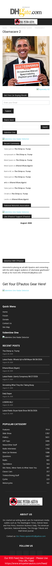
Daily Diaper (7, 394)
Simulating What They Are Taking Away (18, 385)
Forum (5, 315)
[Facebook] (12, 553)
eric (5, 182)
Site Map (6, 327)
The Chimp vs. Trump (22, 149)
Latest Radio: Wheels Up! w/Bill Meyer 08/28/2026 (22, 359)
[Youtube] (39, 553)
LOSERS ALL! (8, 402)
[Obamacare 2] (26, 85)
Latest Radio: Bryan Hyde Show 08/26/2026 (20, 411)
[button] (4, 21)
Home (5, 28)
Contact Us (7, 323)
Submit (8, 111)
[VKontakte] (32, 553)
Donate (6, 319)
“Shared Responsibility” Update (21, 28)
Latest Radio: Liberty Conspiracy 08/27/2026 (20, 377)
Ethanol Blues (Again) (24, 166)
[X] (19, 553)
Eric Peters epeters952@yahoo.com (31, 536)
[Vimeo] (26, 553)
